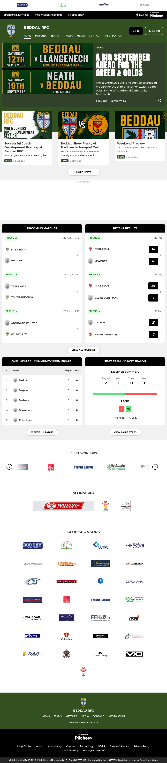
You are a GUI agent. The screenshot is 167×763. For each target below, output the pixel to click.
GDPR (101, 746)
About (39, 746)
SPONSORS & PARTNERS (16, 15)
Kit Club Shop (76, 15)
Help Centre (24, 746)
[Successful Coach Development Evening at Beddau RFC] (27, 125)
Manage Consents (93, 750)
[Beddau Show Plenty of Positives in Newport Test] (83, 125)
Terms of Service (119, 746)
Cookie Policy (71, 750)
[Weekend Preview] (140, 125)
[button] (27, 36)
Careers (70, 746)
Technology (86, 746)
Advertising (55, 746)
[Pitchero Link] (156, 16)
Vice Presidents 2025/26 (48, 15)
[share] (160, 100)
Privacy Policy (142, 746)
